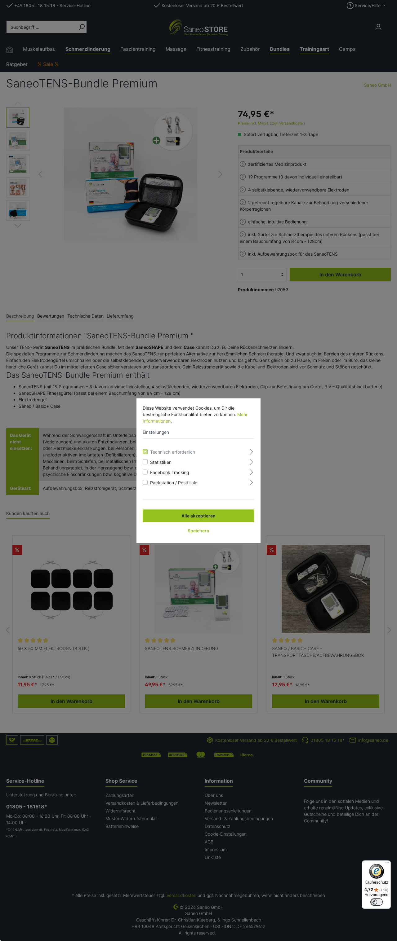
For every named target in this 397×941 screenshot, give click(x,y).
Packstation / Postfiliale (173, 482)
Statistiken (161, 461)
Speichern (198, 530)
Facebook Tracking (169, 472)
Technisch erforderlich (172, 451)
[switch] (376, 902)
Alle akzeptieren (198, 515)
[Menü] (387, 864)
